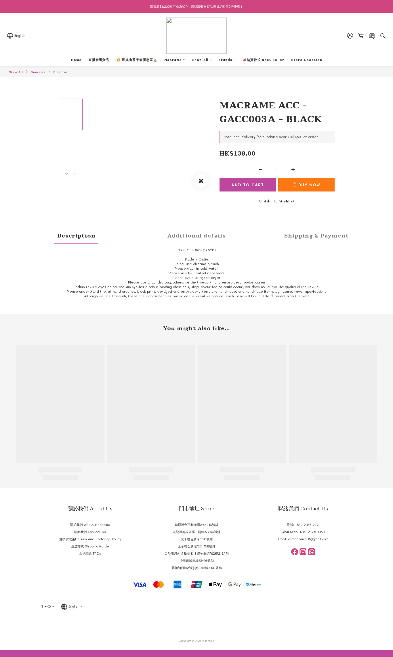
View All (16, 72)
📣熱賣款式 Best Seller (263, 60)
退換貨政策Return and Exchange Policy (90, 539)
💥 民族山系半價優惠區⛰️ (136, 60)
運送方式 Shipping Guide (90, 546)
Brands (225, 60)
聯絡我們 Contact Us (90, 532)
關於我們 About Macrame (90, 524)
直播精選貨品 (99, 60)
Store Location (306, 60)
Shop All (200, 60)
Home (76, 60)
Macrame (173, 60)
